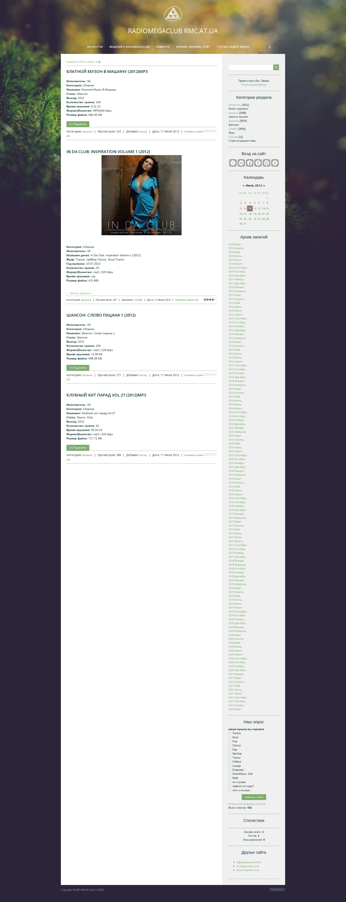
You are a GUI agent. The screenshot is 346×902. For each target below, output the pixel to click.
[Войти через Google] (266, 163)
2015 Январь (236, 428)
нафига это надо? (243, 786)
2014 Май (234, 396)
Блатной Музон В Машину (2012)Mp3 (107, 71)
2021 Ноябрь (236, 705)
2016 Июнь (235, 490)
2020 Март (234, 635)
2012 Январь (236, 287)
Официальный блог (248, 862)
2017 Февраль (237, 518)
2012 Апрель (236, 299)
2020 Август (235, 654)
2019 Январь (236, 580)
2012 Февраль (237, 291)
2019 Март (234, 588)
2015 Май (234, 443)
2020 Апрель (236, 639)
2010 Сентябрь (237, 267)
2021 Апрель (236, 682)
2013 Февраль (237, 338)
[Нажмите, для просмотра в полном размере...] (142, 234)
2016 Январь (236, 471)
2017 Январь (236, 514)
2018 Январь (236, 560)
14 (263, 208)
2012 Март (234, 295)
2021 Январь (236, 674)
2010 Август (235, 263)
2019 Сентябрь (237, 611)
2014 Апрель (236, 392)
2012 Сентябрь (237, 318)
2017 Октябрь (237, 549)
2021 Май (234, 685)
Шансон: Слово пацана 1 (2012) (101, 315)
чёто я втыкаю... (242, 790)
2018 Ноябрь (236, 572)
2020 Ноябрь (236, 666)
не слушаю (239, 782)
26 (254, 219)
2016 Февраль (237, 474)
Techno (236, 733)
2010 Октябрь (237, 271)
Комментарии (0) (186, 300)
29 (267, 219)
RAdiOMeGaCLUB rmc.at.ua (173, 30)
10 (244, 208)
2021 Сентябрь (237, 697)
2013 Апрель (236, 346)
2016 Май (234, 486)
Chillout (236, 761)
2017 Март (234, 521)
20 (259, 214)
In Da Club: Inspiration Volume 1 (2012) (108, 151)
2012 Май (234, 303)
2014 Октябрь (237, 416)
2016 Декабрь (237, 510)
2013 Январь (236, 334)
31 (244, 223)
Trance (236, 757)
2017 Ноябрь (236, 553)
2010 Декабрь (237, 275)
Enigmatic (238, 769)
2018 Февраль (237, 564)
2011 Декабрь (237, 283)
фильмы (234, 121)
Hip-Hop (237, 753)
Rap (234, 749)
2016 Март (234, 478)
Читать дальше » (81, 293)
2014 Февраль (237, 385)
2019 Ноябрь (236, 619)
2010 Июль (235, 260)
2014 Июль (235, 404)
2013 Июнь (235, 353)
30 (240, 223)
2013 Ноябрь (236, 373)
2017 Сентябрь (237, 545)
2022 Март (234, 709)
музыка (87, 131)
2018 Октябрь (237, 568)
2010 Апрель (236, 248)
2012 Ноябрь (236, 326)
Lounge (236, 765)
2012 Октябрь (237, 322)
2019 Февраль (237, 584)
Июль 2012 (254, 185)
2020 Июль (235, 650)
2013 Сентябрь (237, 365)
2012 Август (235, 314)
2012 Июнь (235, 307)
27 (259, 219)
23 (240, 219)
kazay (143, 131)
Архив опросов (255, 804)
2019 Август (235, 607)
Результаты (236, 804)
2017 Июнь (235, 533)
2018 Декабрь (237, 576)
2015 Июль (235, 447)
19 (254, 214)
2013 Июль (235, 357)
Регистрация (249, 84)
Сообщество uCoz (247, 866)
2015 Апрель (236, 439)
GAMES (233, 129)
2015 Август (235, 451)
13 (259, 208)
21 (263, 214)
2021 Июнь (235, 689)
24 (244, 219)
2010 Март (234, 244)
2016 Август (235, 494)
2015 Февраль (237, 432)
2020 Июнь (235, 646)
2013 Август (235, 361)
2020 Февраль (237, 631)
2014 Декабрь (237, 424)
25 (249, 219)
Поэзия (233, 137)
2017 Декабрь (237, 557)
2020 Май (234, 643)
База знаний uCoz (248, 870)
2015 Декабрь (237, 467)
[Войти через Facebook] (249, 163)
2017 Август (235, 541)
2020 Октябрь (237, 662)
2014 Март (234, 388)
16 (240, 214)
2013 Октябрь (237, 369)
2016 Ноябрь (236, 506)
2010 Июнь (235, 256)
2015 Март (234, 435)
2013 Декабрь (237, 377)
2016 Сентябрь (237, 498)
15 (267, 208)
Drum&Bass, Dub (242, 773)
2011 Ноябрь (236, 279)
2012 (82, 62)
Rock (235, 737)
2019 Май (234, 596)
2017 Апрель (236, 525)
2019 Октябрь (237, 615)
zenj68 (138, 300)
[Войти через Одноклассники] (275, 163)
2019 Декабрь (237, 623)
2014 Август (235, 408)
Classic (236, 745)
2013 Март (234, 342)
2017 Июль (235, 537)
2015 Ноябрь (236, 463)
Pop (234, 741)
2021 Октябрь (237, 701)
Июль (91, 62)
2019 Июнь (235, 599)
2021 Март (234, 678)
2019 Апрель (236, 592)
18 (249, 214)
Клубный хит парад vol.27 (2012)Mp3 (106, 395)
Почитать (235, 105)
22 (267, 214)
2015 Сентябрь (237, 455)
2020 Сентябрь (237, 658)
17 (244, 214)
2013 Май (234, 349)
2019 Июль (235, 603)
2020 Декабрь (237, 670)
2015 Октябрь (237, 459)
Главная (71, 62)
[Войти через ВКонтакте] (241, 163)
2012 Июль (235, 310)
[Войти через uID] (233, 163)
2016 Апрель (236, 482)
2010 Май (234, 252)
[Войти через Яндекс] (258, 163)
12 (254, 208)
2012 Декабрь (237, 330)
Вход (263, 84)
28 (263, 219)
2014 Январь (236, 381)
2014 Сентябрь (237, 412)
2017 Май (234, 529)
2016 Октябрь (237, 502)
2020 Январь (236, 627)
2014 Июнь (235, 400)
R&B (235, 778)
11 (249, 208)
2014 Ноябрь (236, 420)
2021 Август (235, 693)
